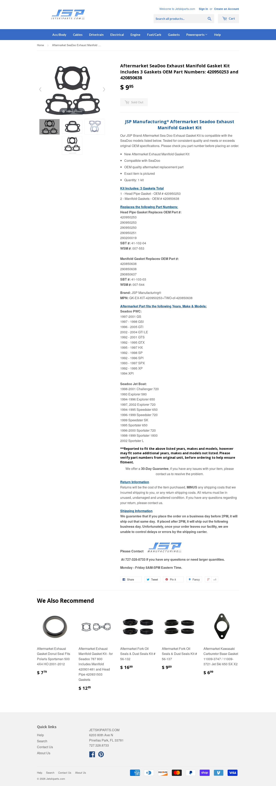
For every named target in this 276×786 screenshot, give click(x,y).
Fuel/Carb (154, 34)
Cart (231, 18)
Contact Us (45, 747)
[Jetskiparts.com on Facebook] (92, 755)
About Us (43, 753)
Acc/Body (59, 34)
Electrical (117, 34)
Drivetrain (96, 34)
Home (40, 45)
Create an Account (226, 9)
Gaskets (174, 34)
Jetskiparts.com (55, 779)
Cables (77, 34)
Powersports (195, 34)
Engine (135, 34)
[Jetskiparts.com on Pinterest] (101, 755)
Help (217, 34)
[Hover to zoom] (72, 89)
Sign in (203, 9)
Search (42, 741)
